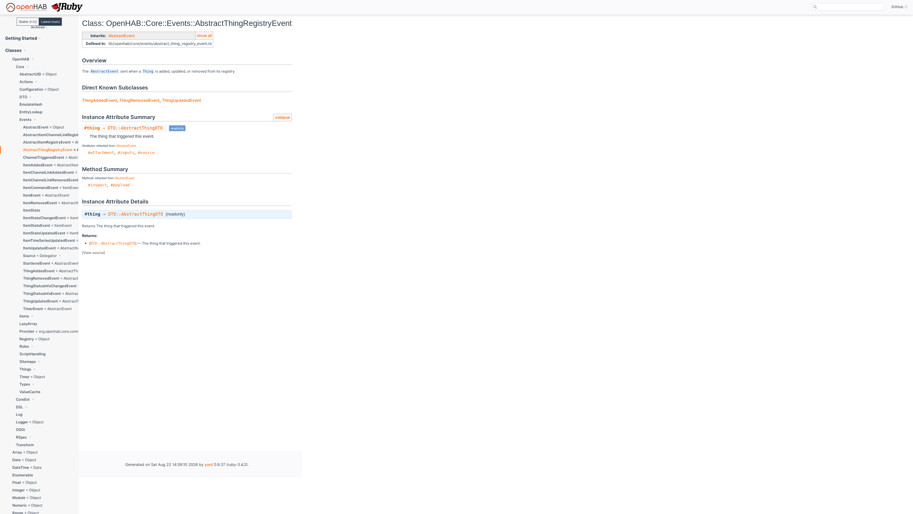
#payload (120, 185)
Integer (18, 490)
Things (25, 369)
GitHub (899, 7)
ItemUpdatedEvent (39, 248)
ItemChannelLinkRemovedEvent (50, 180)
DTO (23, 97)
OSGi (20, 429)
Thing (148, 71)
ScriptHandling (32, 354)
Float (16, 482)
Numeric (19, 505)
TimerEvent (33, 308)
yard (209, 464)
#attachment (101, 152)
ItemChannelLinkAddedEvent (48, 172)
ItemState (31, 210)
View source (93, 253)
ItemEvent (32, 195)
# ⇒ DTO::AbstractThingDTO (124, 128)
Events (25, 119)
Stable (28, 22)
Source (29, 255)
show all (204, 35)
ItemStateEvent (36, 225)
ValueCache (29, 392)
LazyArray (28, 323)
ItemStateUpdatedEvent (44, 233)
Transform (25, 445)
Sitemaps (27, 361)
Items (24, 316)
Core (20, 66)
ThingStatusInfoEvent (42, 293)
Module (18, 497)
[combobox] (848, 7)
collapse (282, 117)
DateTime (20, 467)
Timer (24, 377)
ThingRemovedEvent (41, 278)
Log (19, 414)
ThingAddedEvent (39, 271)
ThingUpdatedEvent (40, 301)
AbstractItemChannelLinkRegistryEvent (57, 135)
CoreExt (23, 399)
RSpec (21, 437)
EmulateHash (30, 104)
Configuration (31, 89)
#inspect (97, 185)
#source (146, 152)
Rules (24, 346)
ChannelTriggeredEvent (43, 157)
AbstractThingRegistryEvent (48, 150)
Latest (50, 22)
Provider (26, 331)
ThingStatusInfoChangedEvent (50, 286)
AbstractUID (30, 74)
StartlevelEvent (36, 263)
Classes (13, 50)
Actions (26, 81)
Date (16, 460)
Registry (26, 339)
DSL (19, 407)
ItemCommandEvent (40, 187)
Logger (22, 422)
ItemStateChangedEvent (44, 218)
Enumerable (22, 475)
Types (24, 384)
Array (17, 452)
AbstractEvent (36, 127)
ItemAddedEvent (38, 165)
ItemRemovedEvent (40, 203)
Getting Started (21, 38)
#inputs (126, 152)
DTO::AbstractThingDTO (135, 214)
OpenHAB (20, 59)
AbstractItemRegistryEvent (47, 142)
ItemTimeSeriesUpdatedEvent (49, 240)
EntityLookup (30, 112)
